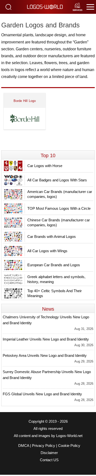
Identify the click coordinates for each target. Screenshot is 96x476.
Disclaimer (49, 453)
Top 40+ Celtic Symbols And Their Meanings (54, 293)
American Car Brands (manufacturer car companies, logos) (59, 194)
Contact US (49, 460)
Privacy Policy (43, 446)
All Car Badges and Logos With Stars (57, 180)
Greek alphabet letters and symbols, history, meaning (56, 279)
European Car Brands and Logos (53, 265)
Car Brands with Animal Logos (51, 236)
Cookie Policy (69, 446)
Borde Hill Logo (25, 101)
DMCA (23, 446)
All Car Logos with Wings (47, 251)
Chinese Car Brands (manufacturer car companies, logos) (58, 222)
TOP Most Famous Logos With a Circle (59, 208)
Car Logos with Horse (44, 166)
